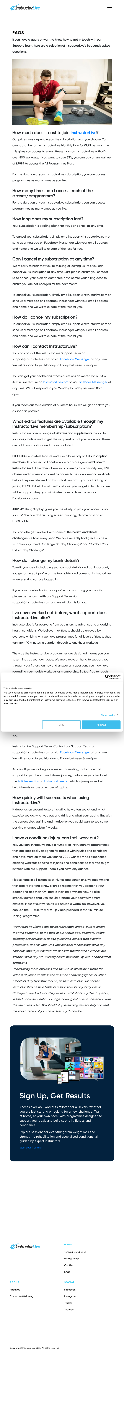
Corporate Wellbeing (21, 1296)
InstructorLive (83, 132)
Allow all (101, 724)
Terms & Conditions (75, 1252)
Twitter (68, 1302)
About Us (15, 1289)
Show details (108, 715)
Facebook (69, 1289)
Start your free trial (31, 1147)
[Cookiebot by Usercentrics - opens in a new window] (107, 677)
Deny (61, 724)
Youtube (68, 1309)
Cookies (68, 1265)
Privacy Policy (71, 1258)
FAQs (67, 1271)
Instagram (70, 1296)
